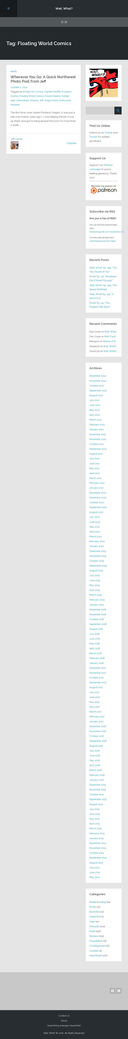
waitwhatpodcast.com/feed (102, 241)
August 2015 (96, 804)
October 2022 (96, 385)
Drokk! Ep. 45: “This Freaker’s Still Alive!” (99, 305)
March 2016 (95, 770)
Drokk (92, 906)
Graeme (34, 100)
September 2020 (98, 507)
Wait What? (95, 955)
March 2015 (95, 828)
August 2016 (96, 746)
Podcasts (94, 926)
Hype (92, 921)
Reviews (93, 936)
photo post (65, 100)
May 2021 (94, 468)
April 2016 (94, 765)
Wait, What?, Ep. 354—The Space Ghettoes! (103, 287)
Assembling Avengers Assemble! (64, 1025)
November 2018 (97, 614)
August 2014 (96, 862)
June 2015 (94, 814)
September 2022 (98, 390)
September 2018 (98, 624)
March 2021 (95, 478)
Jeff (41, 100)
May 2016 (94, 760)
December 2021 (97, 434)
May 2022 (94, 410)
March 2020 (95, 536)
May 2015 (94, 818)
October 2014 (96, 852)
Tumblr (93, 136)
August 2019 (96, 570)
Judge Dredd (51, 100)
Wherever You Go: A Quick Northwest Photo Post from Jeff (43, 79)
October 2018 (96, 619)
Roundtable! (95, 941)
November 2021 (97, 439)
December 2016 (97, 726)
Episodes (94, 911)
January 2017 (96, 721)
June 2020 (94, 522)
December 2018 (97, 609)
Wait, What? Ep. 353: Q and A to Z (101, 296)
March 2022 (95, 419)
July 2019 (94, 575)
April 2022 (94, 414)
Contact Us (64, 1015)
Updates (93, 950)
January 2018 (96, 663)
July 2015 (94, 809)
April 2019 (94, 590)
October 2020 (96, 502)
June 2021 (94, 463)
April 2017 (94, 706)
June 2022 (94, 405)
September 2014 (98, 857)
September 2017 (97, 682)
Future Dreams (53, 96)
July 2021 (94, 458)
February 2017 (96, 716)
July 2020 (94, 517)
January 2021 (96, 487)
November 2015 (97, 789)
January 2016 (96, 780)
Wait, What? (64, 8)
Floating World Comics (32, 96)
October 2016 (96, 736)
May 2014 (94, 877)
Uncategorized (97, 945)
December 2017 (97, 668)
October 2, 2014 (19, 87)
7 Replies (71, 143)
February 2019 (97, 599)
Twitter (109, 132)
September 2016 (98, 741)
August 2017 (96, 687)
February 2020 (97, 541)
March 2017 (95, 711)
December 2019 (97, 551)
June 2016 (94, 755)
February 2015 (96, 833)
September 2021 (97, 449)
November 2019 (97, 556)
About (64, 1020)
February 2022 (97, 424)
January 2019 (96, 604)
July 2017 (94, 692)
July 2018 (94, 634)
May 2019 (94, 585)
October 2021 (96, 444)
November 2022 (97, 380)
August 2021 (96, 453)
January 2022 (96, 429)
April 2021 (94, 473)
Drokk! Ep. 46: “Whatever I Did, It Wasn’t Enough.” (103, 278)
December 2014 (97, 843)
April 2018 (94, 648)
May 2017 (94, 702)
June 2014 (94, 872)
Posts (14, 72)
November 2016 (97, 731)
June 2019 (94, 580)
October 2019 (96, 560)
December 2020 (97, 492)
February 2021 (96, 483)
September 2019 (98, 565)
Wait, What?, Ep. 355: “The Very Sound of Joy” (103, 269)
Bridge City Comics (33, 91)
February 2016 (97, 775)
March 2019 (95, 595)
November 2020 (97, 497)
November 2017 (97, 672)
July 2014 (94, 867)
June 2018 (94, 638)
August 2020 (96, 512)
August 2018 (96, 629)
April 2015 (94, 823)
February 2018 (97, 658)
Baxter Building (97, 902)
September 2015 (97, 799)
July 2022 (94, 400)
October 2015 (96, 794)
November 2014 (97, 848)
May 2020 (94, 526)
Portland (15, 104)
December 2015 (97, 784)
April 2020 (94, 531)
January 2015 (96, 838)
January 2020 (96, 546)
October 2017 (96, 677)
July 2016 (94, 750)
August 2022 (96, 395)
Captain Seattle (52, 91)
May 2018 (94, 643)
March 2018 (95, 653)
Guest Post (95, 916)
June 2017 (94, 697)
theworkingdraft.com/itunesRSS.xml (106, 231)
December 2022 (97, 375)
